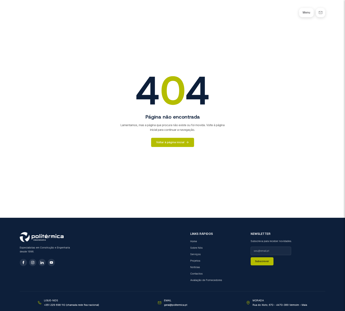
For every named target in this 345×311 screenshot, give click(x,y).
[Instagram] (32, 262)
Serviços (195, 254)
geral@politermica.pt (175, 305)
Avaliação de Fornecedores (206, 280)
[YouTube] (51, 262)
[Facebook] (23, 262)
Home (193, 241)
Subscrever (262, 261)
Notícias (195, 267)
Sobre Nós (196, 247)
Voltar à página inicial (170, 142)
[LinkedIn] (42, 262)
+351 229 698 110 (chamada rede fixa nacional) (71, 305)
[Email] (320, 12)
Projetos (195, 260)
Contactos (196, 273)
